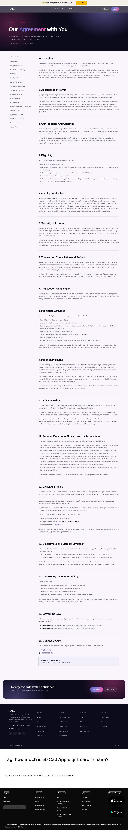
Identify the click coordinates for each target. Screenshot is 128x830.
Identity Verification (16, 78)
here (93, 408)
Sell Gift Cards (63, 722)
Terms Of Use (86, 801)
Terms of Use (41, 731)
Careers (39, 722)
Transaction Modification (17, 90)
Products (55, 9)
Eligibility (12, 74)
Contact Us (13, 127)
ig (19, 733)
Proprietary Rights (15, 98)
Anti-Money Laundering (17, 119)
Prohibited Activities (16, 94)
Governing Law (14, 123)
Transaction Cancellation (17, 86)
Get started (96, 689)
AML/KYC (40, 735)
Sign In (106, 9)
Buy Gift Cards (63, 726)
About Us (85, 797)
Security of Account (16, 82)
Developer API (84, 731)
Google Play (116, 812)
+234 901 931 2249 (47, 653)
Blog (81, 717)
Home (47, 9)
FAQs (71, 9)
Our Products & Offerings (18, 70)
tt (23, 733)
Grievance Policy (15, 110)
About (39, 717)
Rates (64, 9)
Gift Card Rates (84, 722)
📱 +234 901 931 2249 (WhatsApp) (19, 725)
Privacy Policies (86, 805)
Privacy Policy (14, 102)
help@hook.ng (58, 525)
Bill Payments (63, 735)
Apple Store (115, 800)
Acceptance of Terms (16, 65)
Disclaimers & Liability (16, 114)
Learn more (110, 689)
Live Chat (104, 726)
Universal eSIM (63, 731)
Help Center (83, 726)
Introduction (14, 61)
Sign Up (115, 9)
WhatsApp (104, 722)
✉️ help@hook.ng (14, 728)
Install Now (83, 3)
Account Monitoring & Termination (20, 106)
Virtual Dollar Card (64, 717)
